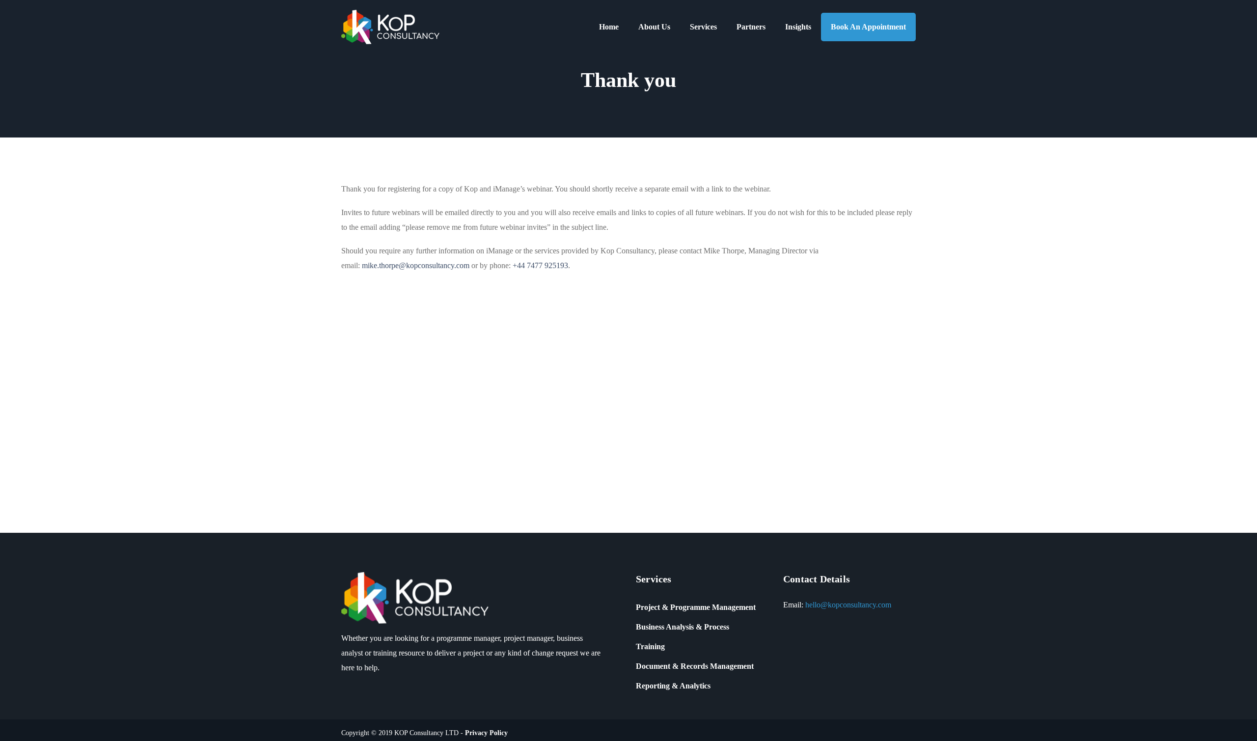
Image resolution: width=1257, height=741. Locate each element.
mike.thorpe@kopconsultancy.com (415, 265)
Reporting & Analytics (673, 686)
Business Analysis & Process (682, 627)
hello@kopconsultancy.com (848, 605)
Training (650, 646)
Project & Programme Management (696, 607)
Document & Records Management (695, 666)
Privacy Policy (486, 733)
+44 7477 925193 (540, 265)
